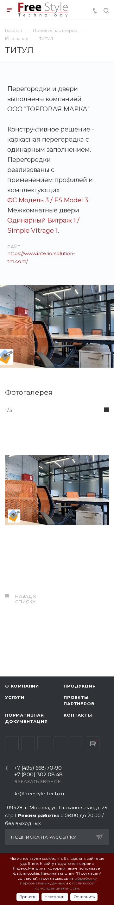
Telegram (28, 743)
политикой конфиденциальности (64, 885)
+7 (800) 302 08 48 (38, 775)
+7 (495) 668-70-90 (38, 768)
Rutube (92, 743)
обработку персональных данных (58, 881)
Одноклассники (60, 743)
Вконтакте (12, 743)
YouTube (44, 743)
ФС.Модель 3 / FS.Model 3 (47, 200)
